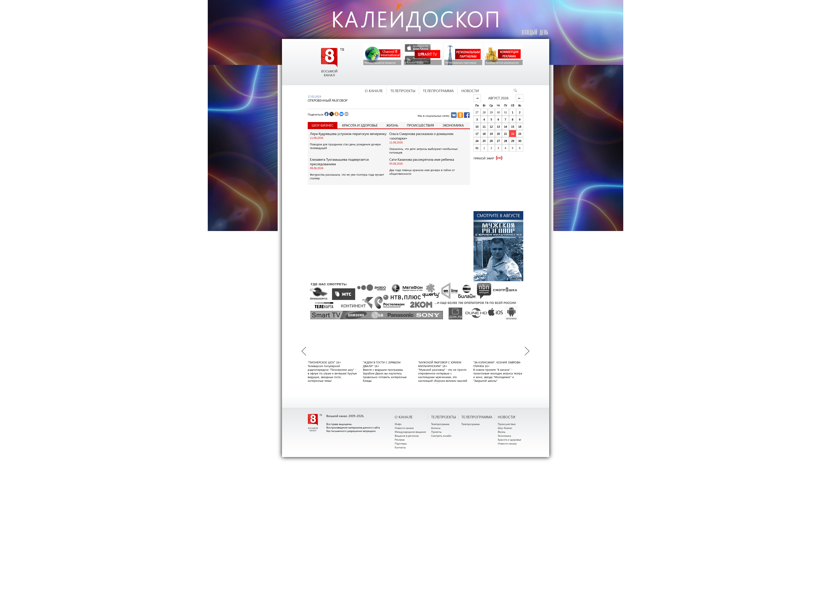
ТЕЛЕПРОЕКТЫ (443, 416)
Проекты (436, 431)
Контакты (400, 447)
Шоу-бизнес (505, 428)
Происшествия (420, 125)
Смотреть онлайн (441, 435)
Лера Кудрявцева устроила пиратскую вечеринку (348, 133)
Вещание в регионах (407, 435)
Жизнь (392, 125)
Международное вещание (410, 431)
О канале (404, 416)
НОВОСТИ (506, 416)
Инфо (398, 424)
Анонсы (436, 428)
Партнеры (401, 443)
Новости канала (404, 428)
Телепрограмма (440, 424)
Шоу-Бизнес (322, 125)
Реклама (399, 439)
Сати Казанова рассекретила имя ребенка (421, 159)
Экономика (453, 125)
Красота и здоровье (360, 125)
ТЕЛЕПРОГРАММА (476, 416)
